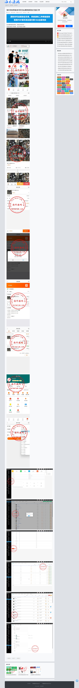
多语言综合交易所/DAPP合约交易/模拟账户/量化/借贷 (68, 60)
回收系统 (18, 658)
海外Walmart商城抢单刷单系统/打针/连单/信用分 (67, 53)
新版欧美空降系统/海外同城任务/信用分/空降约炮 (67, 68)
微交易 (63, 79)
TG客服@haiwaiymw (36, 683)
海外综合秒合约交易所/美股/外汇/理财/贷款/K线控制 (68, 57)
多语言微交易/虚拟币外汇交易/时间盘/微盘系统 (68, 42)
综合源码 (41, 1)
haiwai (8, 12)
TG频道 (69, 26)
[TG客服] (77, 680)
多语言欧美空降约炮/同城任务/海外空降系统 (66, 70)
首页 (8, 5)
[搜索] (71, 2)
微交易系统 (68, 87)
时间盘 (63, 83)
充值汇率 (13, 658)
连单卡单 (59, 81)
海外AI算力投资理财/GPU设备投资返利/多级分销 (67, 66)
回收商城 (8, 658)
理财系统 (68, 81)
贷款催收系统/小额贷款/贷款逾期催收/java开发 (68, 44)
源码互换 (47, 1)
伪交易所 (68, 85)
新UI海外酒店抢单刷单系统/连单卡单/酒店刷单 (67, 64)
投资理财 (24, 1)
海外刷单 (59, 87)
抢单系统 (63, 87)
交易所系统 (59, 85)
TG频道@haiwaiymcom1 (46, 683)
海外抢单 (59, 79)
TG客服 (61, 26)
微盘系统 (67, 79)
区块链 (36, 1)
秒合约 (71, 79)
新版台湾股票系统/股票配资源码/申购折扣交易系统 (68, 38)
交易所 (68, 77)
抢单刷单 (30, 1)
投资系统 (64, 85)
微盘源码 (59, 83)
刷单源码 (67, 83)
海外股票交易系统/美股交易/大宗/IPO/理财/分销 (67, 55)
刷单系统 (63, 77)
